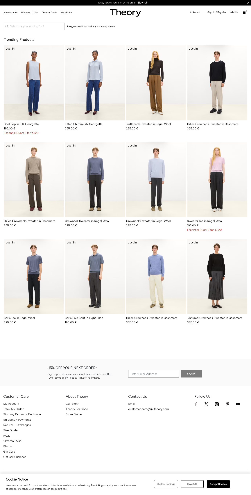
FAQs (6, 435)
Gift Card (9, 451)
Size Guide (10, 430)
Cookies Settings (166, 484)
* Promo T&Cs (12, 441)
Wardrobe (66, 12)
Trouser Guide (49, 12)
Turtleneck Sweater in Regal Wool (148, 124)
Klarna (7, 446)
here (96, 377)
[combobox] (34, 26)
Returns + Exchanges (17, 425)
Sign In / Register (216, 12)
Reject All (192, 484)
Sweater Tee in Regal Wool (205, 221)
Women (25, 12)
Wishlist (234, 12)
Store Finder (74, 414)
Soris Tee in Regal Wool (19, 318)
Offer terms (55, 377)
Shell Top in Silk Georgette (21, 124)
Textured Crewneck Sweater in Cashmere (215, 318)
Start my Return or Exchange (22, 414)
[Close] (248, 3)
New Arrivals (10, 12)
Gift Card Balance (14, 457)
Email (131, 403)
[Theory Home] (125, 12)
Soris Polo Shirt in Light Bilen (84, 318)
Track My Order (13, 409)
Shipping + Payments (17, 419)
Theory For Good (77, 409)
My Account (11, 403)
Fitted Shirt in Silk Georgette (84, 124)
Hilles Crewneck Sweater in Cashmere (213, 124)
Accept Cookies (218, 484)
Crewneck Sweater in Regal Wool (87, 221)
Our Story (72, 403)
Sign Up (191, 374)
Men (35, 12)
